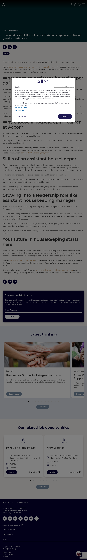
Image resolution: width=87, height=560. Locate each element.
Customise (22, 116)
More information (21, 107)
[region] (43, 100)
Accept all (65, 116)
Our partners (19, 110)
